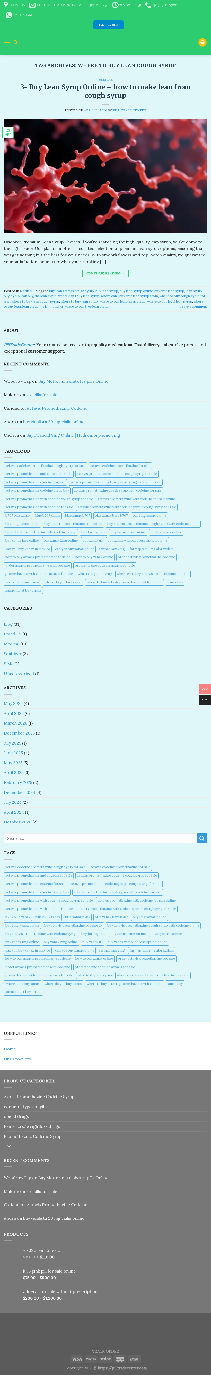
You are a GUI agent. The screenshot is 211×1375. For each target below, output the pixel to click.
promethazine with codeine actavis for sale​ (39, 574)
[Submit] (202, 838)
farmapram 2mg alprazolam (152, 549)
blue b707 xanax (47, 515)
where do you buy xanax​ (63, 582)
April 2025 (13, 772)
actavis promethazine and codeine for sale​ (38, 474)
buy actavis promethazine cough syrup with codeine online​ (153, 524)
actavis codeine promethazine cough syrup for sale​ (45, 465)
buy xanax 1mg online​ (22, 540)
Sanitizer (13, 653)
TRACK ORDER (105, 1351)
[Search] (15, 42)
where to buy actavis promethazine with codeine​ (124, 582)
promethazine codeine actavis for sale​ (105, 565)
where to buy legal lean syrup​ (169, 301)
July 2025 (12, 743)
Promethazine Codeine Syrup (32, 1136)
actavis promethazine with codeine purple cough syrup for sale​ (127, 507)
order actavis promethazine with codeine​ (37, 565)
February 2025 (18, 782)
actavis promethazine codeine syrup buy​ (37, 490)
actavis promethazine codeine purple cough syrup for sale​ (115, 482)
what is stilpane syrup (95, 574)
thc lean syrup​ (46, 296)
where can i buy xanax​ (22, 582)
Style (8, 663)
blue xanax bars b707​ (111, 515)
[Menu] (7, 42)
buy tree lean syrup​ (169, 291)
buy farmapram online (128, 532)
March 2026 (15, 723)
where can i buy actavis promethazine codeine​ (153, 574)
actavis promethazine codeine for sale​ (35, 482)
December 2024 (19, 792)
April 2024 (14, 812)
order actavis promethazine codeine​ (146, 557)
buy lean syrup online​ (136, 291)
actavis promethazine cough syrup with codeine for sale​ (117, 490)
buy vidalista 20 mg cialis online (53, 421)
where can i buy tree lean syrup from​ (129, 296)
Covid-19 (12, 633)
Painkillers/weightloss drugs (32, 1126)
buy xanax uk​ (93, 540)
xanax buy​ (175, 582)
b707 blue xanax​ (17, 515)
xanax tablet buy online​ (23, 590)
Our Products (17, 1058)
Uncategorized (19, 673)
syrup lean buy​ (22, 296)
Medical (105, 80)
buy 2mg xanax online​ (22, 524)
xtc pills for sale (41, 394)
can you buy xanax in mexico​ (27, 549)
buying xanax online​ (166, 532)
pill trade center (129, 110)
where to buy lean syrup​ (79, 301)
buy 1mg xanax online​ (149, 515)
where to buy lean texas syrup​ (122, 301)
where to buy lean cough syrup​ (35, 301)
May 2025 (13, 762)
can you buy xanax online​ (74, 549)
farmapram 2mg (112, 549)
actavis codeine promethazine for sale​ (120, 465)
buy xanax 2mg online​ (61, 540)
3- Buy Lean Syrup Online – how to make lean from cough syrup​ (105, 91)
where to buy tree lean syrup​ (86, 306)
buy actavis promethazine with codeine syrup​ (40, 532)
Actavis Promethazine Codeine (57, 408)
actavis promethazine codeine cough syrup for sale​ (117, 474)
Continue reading (105, 273)
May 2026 (13, 703)
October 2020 (17, 821)
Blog (8, 624)
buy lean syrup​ (106, 291)
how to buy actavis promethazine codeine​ (38, 557)
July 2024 (13, 802)
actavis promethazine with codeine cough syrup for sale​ (49, 499)
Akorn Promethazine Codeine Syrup (39, 1096)
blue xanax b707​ (77, 515)
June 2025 (13, 752)
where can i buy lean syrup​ (78, 296)
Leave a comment (193, 306)
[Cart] (202, 42)
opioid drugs (16, 1116)
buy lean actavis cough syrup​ (71, 291)
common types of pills (25, 1106)
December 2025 (19, 733)
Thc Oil (11, 1146)
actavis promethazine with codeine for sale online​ (137, 499)
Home (10, 1048)
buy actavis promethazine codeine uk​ (73, 524)
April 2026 (14, 713)
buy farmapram (93, 532)
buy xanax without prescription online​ (137, 540)
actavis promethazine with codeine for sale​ (39, 507)
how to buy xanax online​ (94, 557)
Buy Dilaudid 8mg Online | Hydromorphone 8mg (73, 435)
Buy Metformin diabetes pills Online (73, 381)
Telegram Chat (108, 25)
